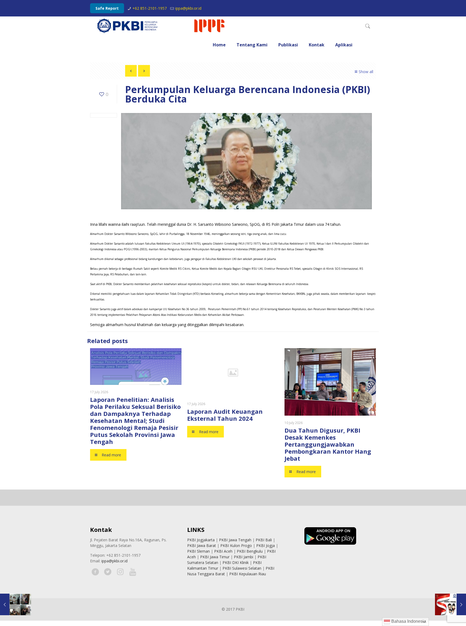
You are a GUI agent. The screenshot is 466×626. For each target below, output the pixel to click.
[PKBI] (161, 25)
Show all (366, 71)
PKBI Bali (264, 539)
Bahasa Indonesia (408, 621)
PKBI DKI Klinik (235, 562)
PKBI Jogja (265, 545)
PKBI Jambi (243, 556)
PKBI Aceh (223, 551)
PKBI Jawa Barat (201, 545)
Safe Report (107, 8)
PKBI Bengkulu (250, 551)
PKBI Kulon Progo (236, 545)
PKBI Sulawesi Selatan (241, 568)
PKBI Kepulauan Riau (247, 573)
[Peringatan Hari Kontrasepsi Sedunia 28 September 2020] (15, 604)
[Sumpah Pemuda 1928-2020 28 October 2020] (450, 604)
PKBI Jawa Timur (214, 556)
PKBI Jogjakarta (201, 539)
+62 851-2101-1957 (149, 8)
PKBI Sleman (198, 551)
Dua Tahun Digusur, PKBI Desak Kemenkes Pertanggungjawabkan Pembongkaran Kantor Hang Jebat (328, 444)
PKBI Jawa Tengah (235, 539)
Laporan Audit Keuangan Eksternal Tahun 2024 (225, 414)
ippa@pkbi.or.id (188, 8)
